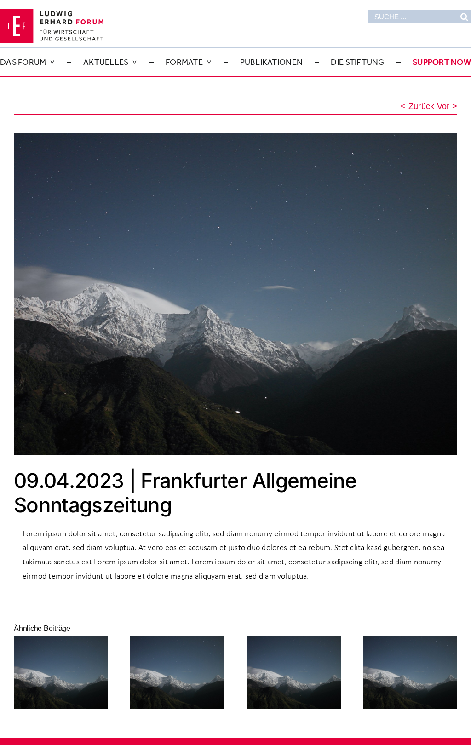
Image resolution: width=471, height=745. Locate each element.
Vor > (447, 106)
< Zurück (417, 106)
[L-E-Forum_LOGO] (51, 13)
